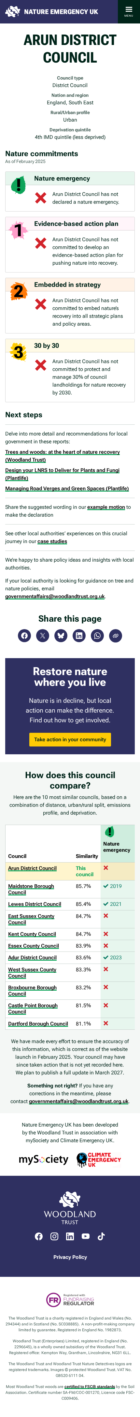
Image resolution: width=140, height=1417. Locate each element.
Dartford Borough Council (38, 1024)
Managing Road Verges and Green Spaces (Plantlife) (67, 488)
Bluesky (60, 635)
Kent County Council (32, 934)
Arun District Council (32, 868)
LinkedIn (79, 635)
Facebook (24, 635)
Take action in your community (70, 739)
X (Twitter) (42, 635)
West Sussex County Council (32, 973)
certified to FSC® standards (89, 1386)
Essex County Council (33, 946)
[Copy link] (115, 635)
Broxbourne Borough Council (32, 990)
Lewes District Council (34, 904)
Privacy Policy (70, 1257)
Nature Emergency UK (61, 12)
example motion (106, 507)
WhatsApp (97, 635)
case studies (52, 541)
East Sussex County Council (31, 919)
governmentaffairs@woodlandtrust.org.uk (55, 596)
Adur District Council (32, 957)
